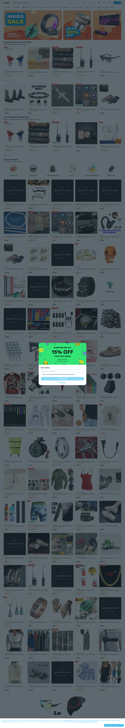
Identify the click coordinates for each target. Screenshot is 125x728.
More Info (120, 725)
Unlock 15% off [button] (62, 378)
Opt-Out (113, 725)
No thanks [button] (62, 383)
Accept (107, 725)
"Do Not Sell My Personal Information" (85, 722)
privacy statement (68, 720)
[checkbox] (41, 374)
